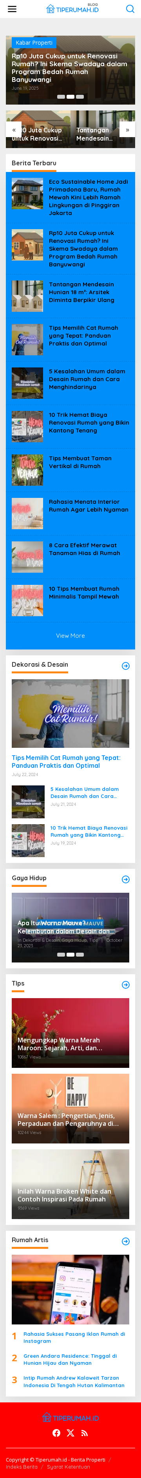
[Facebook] (56, 1433)
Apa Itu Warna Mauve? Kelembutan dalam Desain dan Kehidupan (64, 927)
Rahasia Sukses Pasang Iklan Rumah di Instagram (74, 1337)
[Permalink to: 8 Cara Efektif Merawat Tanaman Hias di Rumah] (27, 556)
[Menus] (12, 9)
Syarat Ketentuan (68, 1467)
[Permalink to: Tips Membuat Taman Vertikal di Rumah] (27, 469)
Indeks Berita (22, 1467)
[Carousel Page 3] (80, 97)
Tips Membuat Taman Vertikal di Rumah (80, 462)
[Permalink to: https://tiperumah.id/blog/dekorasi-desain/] (125, 666)
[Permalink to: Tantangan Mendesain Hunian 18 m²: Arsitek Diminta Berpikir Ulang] (27, 295)
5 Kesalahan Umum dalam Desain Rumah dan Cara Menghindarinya (87, 379)
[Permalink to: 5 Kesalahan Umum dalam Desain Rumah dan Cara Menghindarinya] (27, 382)
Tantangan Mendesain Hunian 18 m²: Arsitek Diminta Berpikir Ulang (99, 134)
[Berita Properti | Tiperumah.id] (72, 8)
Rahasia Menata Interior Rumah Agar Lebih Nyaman (88, 505)
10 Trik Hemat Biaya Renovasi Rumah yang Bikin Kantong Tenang (89, 422)
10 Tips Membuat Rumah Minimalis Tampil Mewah (84, 592)
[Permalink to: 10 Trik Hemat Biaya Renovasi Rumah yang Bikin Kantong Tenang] (27, 426)
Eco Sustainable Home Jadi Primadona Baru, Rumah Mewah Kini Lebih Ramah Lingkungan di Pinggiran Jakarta (88, 197)
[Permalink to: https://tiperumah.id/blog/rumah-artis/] (125, 1241)
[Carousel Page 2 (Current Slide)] (70, 97)
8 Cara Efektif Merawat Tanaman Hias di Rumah (84, 549)
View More (70, 635)
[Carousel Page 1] (61, 97)
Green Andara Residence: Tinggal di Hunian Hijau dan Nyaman (70, 1359)
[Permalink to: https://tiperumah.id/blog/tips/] (125, 985)
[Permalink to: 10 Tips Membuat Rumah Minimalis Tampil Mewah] (27, 600)
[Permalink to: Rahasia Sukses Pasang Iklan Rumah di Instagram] (70, 1289)
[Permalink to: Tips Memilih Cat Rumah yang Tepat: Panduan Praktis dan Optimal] (27, 339)
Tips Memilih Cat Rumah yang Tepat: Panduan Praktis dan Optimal (83, 335)
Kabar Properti (34, 42)
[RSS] (85, 1433)
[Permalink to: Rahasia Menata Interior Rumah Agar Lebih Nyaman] (27, 513)
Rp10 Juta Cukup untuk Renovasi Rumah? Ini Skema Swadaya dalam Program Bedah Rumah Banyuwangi (69, 67)
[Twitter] (70, 1433)
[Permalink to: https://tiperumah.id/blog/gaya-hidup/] (125, 879)
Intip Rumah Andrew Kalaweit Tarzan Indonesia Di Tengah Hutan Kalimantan (74, 1381)
